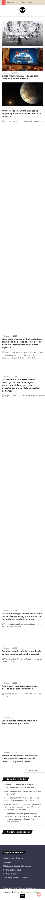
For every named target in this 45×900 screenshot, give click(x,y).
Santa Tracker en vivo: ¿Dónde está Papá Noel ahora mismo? (20, 77)
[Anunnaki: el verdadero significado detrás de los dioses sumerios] (22, 669)
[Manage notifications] (39, 894)
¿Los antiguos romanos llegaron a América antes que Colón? (19, 722)
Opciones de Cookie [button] (30, 892)
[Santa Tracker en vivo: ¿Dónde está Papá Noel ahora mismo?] (22, 59)
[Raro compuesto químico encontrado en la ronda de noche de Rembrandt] (22, 634)
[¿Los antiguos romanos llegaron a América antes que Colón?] (22, 704)
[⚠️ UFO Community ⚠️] (22, 11)
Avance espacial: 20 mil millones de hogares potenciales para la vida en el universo (21, 113)
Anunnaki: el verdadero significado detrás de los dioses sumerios (20, 687)
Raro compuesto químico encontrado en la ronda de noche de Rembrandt (21, 652)
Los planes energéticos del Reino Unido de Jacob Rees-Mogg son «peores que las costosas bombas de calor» (22, 616)
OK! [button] (22, 896)
